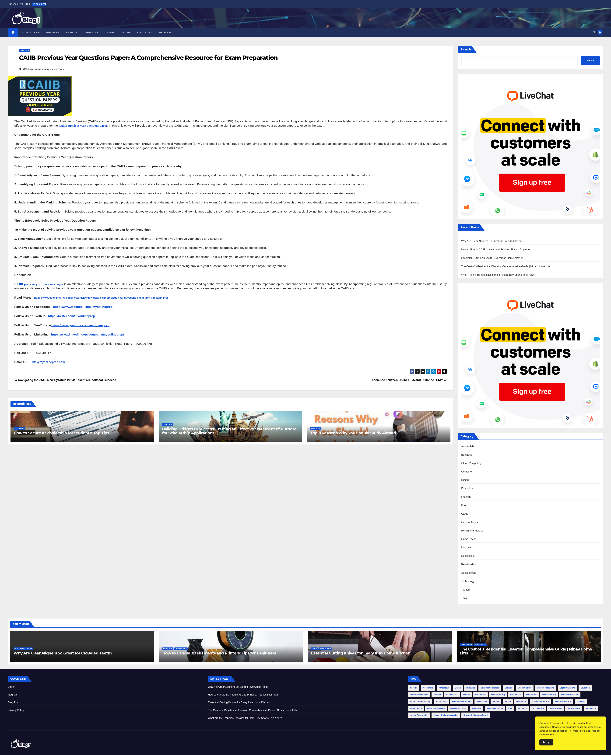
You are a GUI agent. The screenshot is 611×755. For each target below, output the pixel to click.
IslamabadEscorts (563, 701)
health (508, 701)
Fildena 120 (515, 695)
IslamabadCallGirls (540, 701)
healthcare (521, 701)
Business (52, 32)
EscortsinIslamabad (419, 695)
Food (464, 505)
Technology (468, 581)
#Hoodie (413, 688)
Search (465, 49)
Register (165, 32)
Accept (546, 742)
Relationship (468, 564)
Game (464, 513)
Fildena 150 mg (549, 695)
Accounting (428, 688)
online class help (458, 708)
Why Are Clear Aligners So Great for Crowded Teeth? (492, 241)
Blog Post (144, 32)
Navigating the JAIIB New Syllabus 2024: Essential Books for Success (66, 380)
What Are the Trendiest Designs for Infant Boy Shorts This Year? (498, 274)
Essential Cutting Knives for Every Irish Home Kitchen (492, 258)
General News (469, 522)
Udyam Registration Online (446, 715)
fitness (496, 701)
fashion (437, 695)
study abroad (555, 708)
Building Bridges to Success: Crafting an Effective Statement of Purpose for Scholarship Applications (229, 431)
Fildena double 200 (569, 695)
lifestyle (581, 701)
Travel (110, 32)
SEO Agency (538, 708)
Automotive (444, 688)
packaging (476, 708)
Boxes (458, 688)
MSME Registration (436, 708)
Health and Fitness (472, 530)
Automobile (30, 32)
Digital (465, 480)
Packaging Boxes (495, 708)
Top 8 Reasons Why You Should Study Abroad (353, 433)
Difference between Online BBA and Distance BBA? (407, 380)
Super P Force (573, 708)
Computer (467, 471)
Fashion (72, 32)
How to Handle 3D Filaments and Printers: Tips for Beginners (496, 249)
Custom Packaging (545, 688)
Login (126, 32)
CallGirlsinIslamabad (490, 688)
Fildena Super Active (461, 701)
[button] (594, 32)
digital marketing (567, 688)
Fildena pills (441, 701)
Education (24, 51)
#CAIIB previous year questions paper (44, 69)
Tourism (465, 589)
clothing (508, 688)
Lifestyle (91, 32)
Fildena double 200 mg (420, 701)
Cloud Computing (471, 463)
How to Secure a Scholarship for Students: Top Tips (61, 433)
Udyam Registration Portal (476, 715)
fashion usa (452, 695)
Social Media (468, 572)
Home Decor (468, 539)
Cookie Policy (546, 734)
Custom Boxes (524, 688)
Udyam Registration (419, 715)
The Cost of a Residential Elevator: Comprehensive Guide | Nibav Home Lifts (505, 266)
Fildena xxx (482, 701)
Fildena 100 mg (498, 695)
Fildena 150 (531, 695)
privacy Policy (16, 710)
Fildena (466, 695)
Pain (510, 708)
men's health (416, 708)
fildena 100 (480, 695)
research (522, 708)
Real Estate (468, 556)
